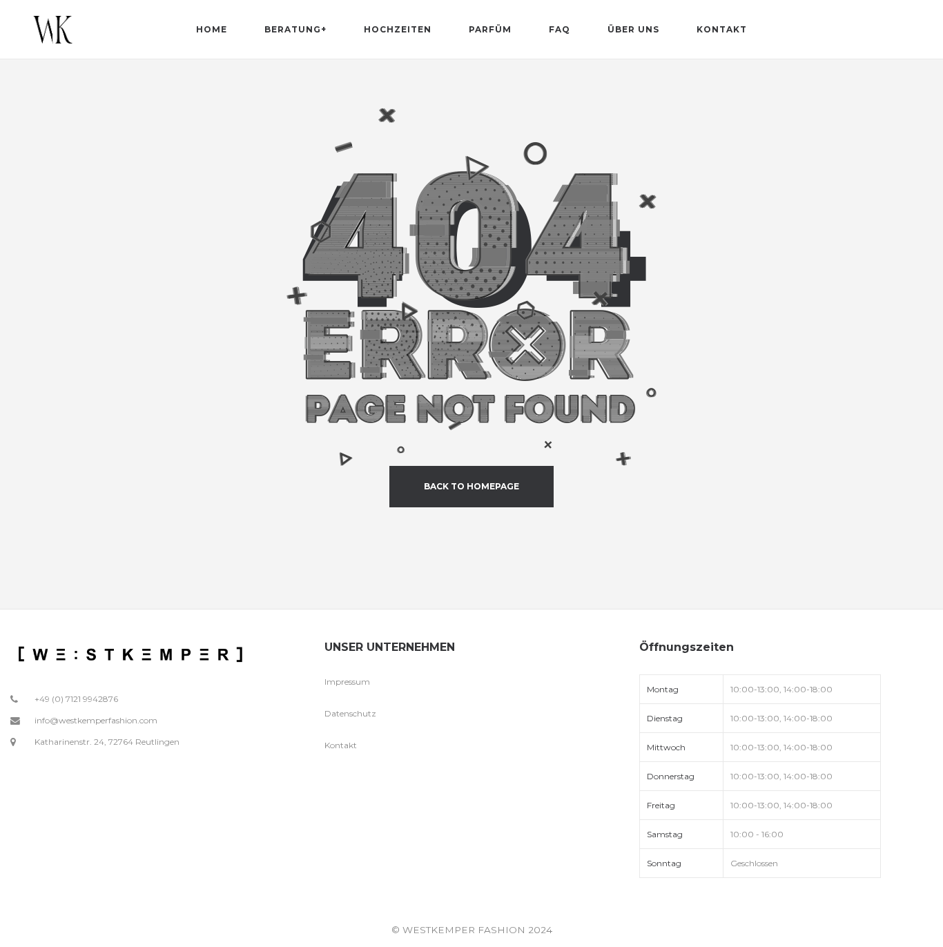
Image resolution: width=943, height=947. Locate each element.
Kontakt (340, 745)
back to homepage (471, 486)
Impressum (347, 681)
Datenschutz (350, 713)
